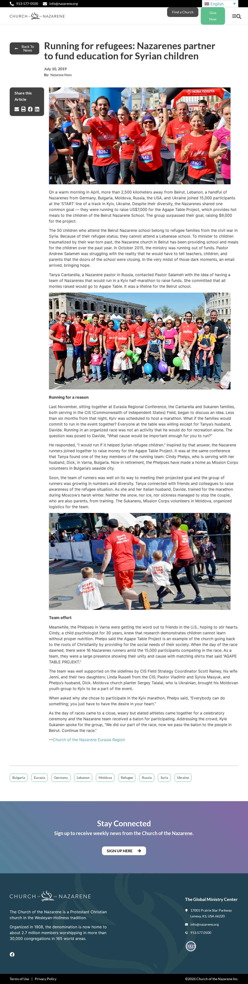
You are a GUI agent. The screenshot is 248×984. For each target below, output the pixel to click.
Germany (61, 777)
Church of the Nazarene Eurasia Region (89, 739)
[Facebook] (12, 954)
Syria (164, 777)
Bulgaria (18, 777)
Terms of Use (19, 979)
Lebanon (83, 777)
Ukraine (183, 777)
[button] (234, 16)
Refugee (127, 777)
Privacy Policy (45, 979)
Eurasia (39, 777)
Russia (147, 777)
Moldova (105, 777)
